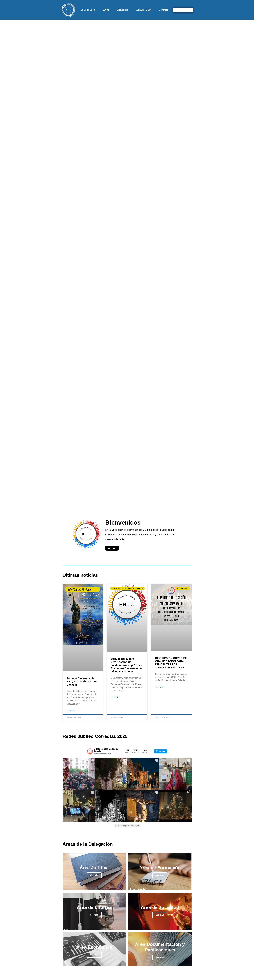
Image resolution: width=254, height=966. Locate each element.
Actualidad (122, 10)
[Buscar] (189, 10)
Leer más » (71, 711)
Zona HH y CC (143, 10)
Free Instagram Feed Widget (128, 826)
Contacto (163, 10)
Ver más (94, 875)
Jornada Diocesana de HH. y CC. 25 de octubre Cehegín (82, 681)
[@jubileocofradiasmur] (90, 751)
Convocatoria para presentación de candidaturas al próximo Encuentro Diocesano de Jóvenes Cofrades (126, 665)
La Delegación (88, 10)
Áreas (106, 10)
